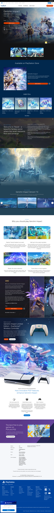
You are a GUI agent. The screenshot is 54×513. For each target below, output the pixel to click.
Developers (37, 494)
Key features (25, 5)
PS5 (11, 488)
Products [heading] (12, 486)
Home (3, 484)
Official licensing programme (38, 496)
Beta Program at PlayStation (46, 499)
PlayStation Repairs (30, 492)
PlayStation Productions (5, 492)
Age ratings (37, 491)
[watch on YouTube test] (24, 55)
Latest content (31, 5)
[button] (18, 52)
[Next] (52, 203)
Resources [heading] (37, 486)
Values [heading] (20, 486)
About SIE (3, 488)
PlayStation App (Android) (48, 497)
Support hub (29, 488)
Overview (20, 5)
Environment (21, 488)
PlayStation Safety (30, 489)
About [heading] (3, 486)
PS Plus (12, 492)
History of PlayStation (5, 494)
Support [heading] (28, 486)
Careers (3, 489)
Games (6, 484)
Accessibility (21, 489)
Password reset (29, 493)
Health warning (38, 493)
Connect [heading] (45, 486)
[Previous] (2, 203)
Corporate (3, 493)
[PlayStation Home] (2, 3)
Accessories (12, 493)
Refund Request (29, 494)
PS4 (11, 489)
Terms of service (38, 488)
